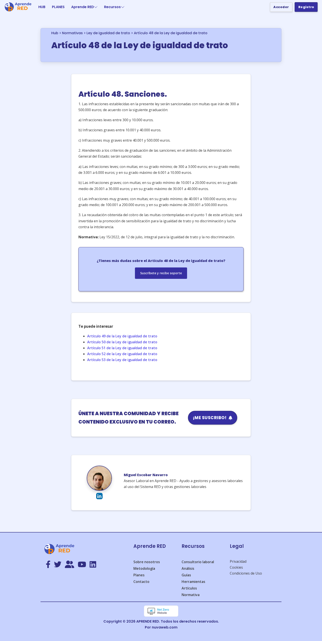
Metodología (144, 568)
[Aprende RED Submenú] (95, 7)
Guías (186, 575)
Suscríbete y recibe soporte (161, 273)
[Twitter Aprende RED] (57, 565)
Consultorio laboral (198, 561)
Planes (139, 575)
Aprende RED (82, 6)
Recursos (112, 6)
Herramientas (193, 581)
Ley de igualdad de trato (108, 33)
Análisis (188, 568)
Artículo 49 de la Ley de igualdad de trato (122, 336)
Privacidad (238, 561)
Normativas (72, 33)
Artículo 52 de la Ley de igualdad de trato (122, 353)
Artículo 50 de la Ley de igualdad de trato (122, 342)
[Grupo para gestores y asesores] (69, 565)
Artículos (189, 588)
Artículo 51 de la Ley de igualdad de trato (122, 347)
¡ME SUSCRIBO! (210, 418)
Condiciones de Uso (246, 573)
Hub (54, 33)
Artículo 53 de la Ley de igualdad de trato (122, 359)
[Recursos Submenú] (122, 7)
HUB (41, 6)
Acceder (281, 7)
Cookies (236, 567)
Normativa (191, 594)
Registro (306, 7)
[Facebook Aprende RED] (48, 565)
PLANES (58, 6)
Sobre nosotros (146, 561)
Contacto (141, 581)
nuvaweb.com (164, 627)
